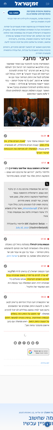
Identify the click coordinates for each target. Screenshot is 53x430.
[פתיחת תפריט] (5, 4)
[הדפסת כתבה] (15, 343)
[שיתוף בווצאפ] (19, 343)
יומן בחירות (45, 363)
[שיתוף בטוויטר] (28, 343)
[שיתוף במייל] (33, 343)
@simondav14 (30, 208)
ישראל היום (12, 256)
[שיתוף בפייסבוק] (24, 343)
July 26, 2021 (22, 228)
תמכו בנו (13, 12)
